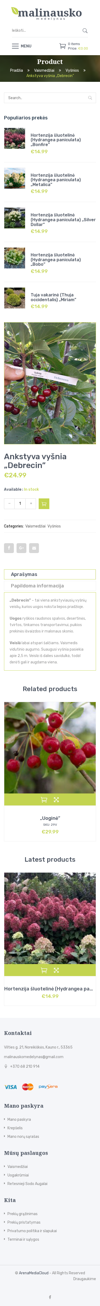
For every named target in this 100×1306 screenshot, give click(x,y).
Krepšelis (15, 1128)
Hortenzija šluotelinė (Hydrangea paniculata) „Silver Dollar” (63, 219)
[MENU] (15, 46)
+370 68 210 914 (24, 1066)
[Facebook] (9, 548)
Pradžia (16, 70)
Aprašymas (24, 574)
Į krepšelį (44, 503)
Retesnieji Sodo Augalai (27, 1184)
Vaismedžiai (44, 70)
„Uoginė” (50, 818)
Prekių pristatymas (24, 1222)
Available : (13, 489)
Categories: (14, 526)
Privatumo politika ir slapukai (32, 1231)
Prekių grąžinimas (22, 1214)
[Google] (21, 548)
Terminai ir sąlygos (23, 1239)
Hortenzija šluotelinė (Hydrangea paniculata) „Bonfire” (56, 140)
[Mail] (34, 548)
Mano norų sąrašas (23, 1136)
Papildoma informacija (37, 586)
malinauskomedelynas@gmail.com (33, 1057)
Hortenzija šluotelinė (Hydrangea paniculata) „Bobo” (56, 259)
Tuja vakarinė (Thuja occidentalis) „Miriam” (53, 297)
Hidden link (50, 9)
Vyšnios (72, 70)
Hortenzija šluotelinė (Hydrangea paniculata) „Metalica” (56, 180)
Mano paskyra (19, 1119)
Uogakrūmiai (18, 1175)
